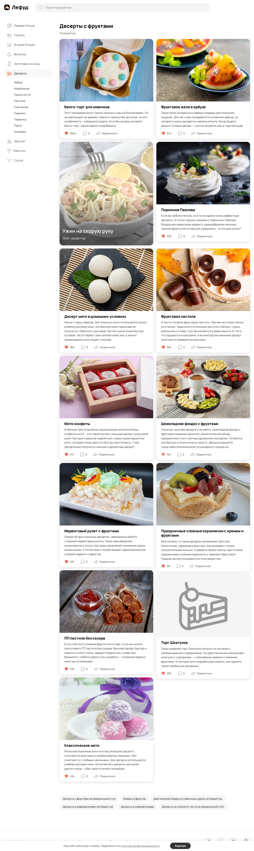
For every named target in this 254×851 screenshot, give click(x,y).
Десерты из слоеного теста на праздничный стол (193, 806)
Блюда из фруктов (134, 798)
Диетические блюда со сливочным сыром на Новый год (188, 798)
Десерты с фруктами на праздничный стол (89, 798)
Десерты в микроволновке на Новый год (88, 806)
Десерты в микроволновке (137, 806)
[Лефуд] (16, 7)
